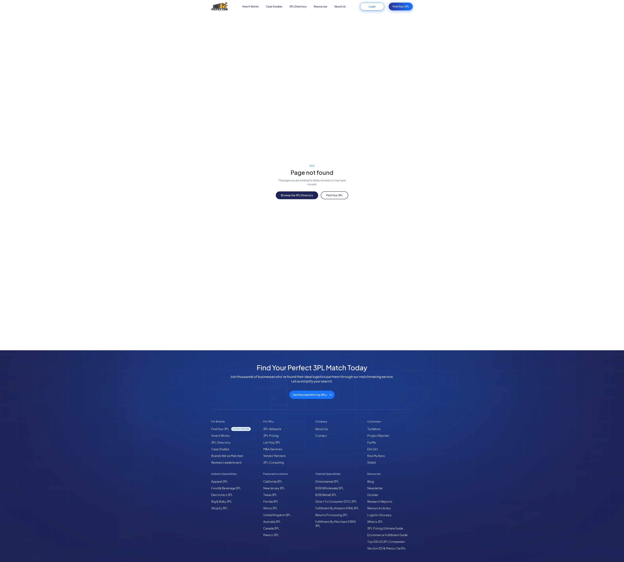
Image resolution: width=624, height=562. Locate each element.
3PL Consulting (273, 462)
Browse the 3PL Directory (297, 195)
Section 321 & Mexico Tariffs (386, 548)
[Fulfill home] (219, 6)
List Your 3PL (271, 442)
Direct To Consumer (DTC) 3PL (336, 501)
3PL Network (272, 429)
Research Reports (379, 501)
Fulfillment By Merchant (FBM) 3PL (335, 524)
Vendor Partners (274, 456)
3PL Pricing (271, 435)
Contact (321, 435)
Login (372, 6)
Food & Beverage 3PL (226, 488)
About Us (340, 6)
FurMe (371, 442)
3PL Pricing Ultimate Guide (385, 528)
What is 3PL (375, 521)
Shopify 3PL (219, 508)
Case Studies (274, 6)
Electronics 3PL (222, 495)
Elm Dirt (372, 449)
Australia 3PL (272, 521)
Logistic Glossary (379, 515)
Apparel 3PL (219, 481)
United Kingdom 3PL (277, 515)
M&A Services (272, 449)
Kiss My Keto (376, 456)
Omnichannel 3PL (327, 481)
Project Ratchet (378, 435)
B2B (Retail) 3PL (326, 495)
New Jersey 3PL (274, 488)
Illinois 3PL (270, 508)
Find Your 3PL (401, 6)
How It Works (250, 6)
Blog (370, 481)
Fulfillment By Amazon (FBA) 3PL (337, 508)
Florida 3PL (271, 501)
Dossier (372, 495)
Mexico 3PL (271, 535)
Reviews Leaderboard (226, 462)
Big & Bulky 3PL (221, 501)
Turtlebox (373, 429)
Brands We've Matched (227, 456)
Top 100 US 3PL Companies (386, 541)
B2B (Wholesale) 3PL (329, 488)
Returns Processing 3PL (331, 515)
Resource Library (379, 508)
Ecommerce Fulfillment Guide (387, 535)
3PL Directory (298, 6)
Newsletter (375, 488)
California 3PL (272, 481)
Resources (320, 6)
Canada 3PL (271, 528)
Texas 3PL (270, 495)
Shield (371, 462)
